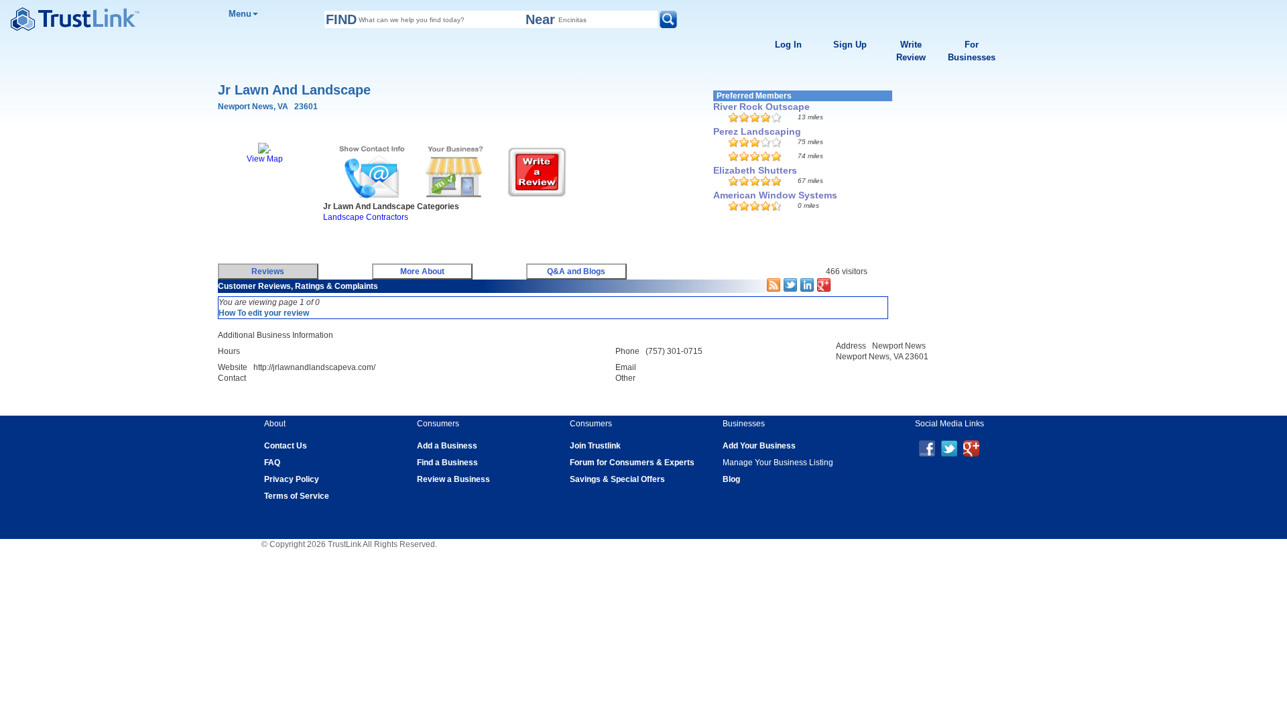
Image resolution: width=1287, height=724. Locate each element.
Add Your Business (759, 445)
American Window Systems (775, 195)
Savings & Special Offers (617, 479)
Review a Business (453, 479)
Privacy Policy (291, 479)
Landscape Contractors (365, 217)
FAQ (272, 462)
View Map (265, 159)
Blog (731, 479)
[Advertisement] (459, 239)
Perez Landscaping (757, 131)
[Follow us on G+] (971, 447)
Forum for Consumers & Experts (632, 462)
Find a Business (447, 462)
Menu (240, 14)
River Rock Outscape (761, 106)
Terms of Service (296, 496)
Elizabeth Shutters (755, 170)
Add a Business (447, 445)
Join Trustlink (595, 445)
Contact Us (285, 445)
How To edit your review (264, 313)
